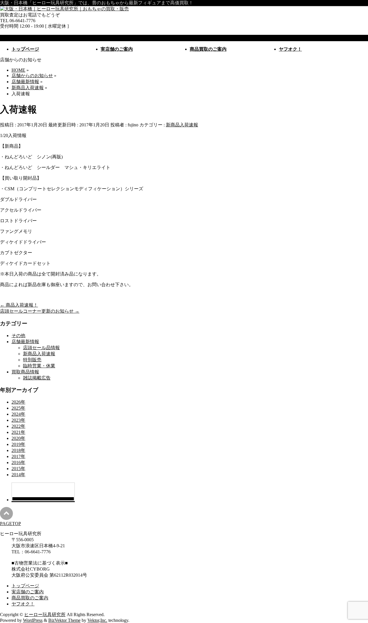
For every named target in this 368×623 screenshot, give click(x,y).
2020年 (18, 438)
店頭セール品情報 (41, 347)
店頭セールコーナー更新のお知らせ (39, 311)
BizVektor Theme (64, 620)
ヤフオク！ (23, 603)
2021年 (18, 432)
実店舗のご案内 (28, 591)
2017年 (18, 456)
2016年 (18, 462)
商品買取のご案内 (30, 597)
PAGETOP (10, 523)
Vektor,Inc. (97, 620)
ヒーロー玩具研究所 (45, 614)
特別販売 (32, 359)
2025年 (18, 408)
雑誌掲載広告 (37, 377)
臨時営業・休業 (39, 365)
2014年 (18, 474)
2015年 (18, 468)
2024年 (18, 414)
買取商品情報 (25, 371)
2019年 (18, 444)
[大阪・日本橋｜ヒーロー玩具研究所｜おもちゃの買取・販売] (64, 8)
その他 (18, 335)
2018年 (18, 450)
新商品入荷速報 (182, 124)
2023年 (18, 420)
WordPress (33, 620)
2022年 (18, 426)
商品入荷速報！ (19, 305)
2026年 (18, 402)
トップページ (25, 585)
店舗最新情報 (25, 341)
